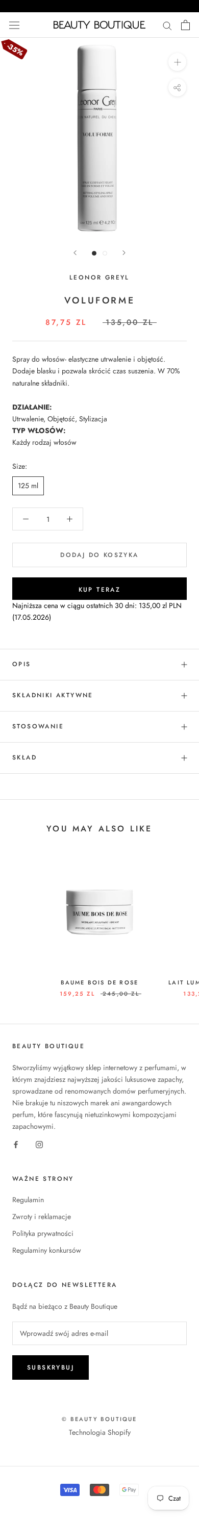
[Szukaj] (167, 24)
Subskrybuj (50, 1367)
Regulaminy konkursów (46, 1250)
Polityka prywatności (42, 1233)
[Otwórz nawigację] (14, 25)
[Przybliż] (177, 62)
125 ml (28, 485)
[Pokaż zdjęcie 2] (105, 253)
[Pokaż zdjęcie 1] (94, 253)
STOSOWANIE (38, 726)
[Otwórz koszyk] (185, 25)
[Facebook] (15, 1144)
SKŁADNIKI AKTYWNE (52, 695)
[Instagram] (39, 1144)
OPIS (21, 664)
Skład (24, 757)
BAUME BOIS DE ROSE (100, 982)
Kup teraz (100, 589)
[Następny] (124, 252)
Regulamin (28, 1200)
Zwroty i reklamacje (41, 1216)
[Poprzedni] (75, 252)
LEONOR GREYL (99, 277)
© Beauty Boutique (99, 1419)
